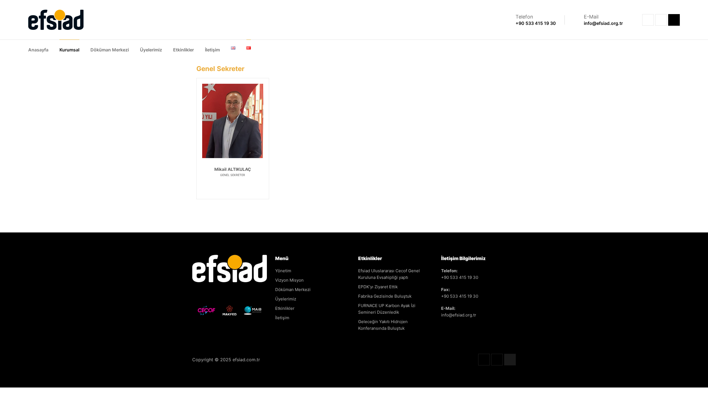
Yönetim (283, 270)
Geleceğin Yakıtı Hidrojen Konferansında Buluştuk (383, 325)
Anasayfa (38, 50)
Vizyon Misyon (289, 280)
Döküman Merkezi (109, 50)
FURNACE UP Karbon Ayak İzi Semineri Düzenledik (386, 309)
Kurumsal (69, 50)
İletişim (212, 50)
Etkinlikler (183, 50)
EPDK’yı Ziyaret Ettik (378, 286)
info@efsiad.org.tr (458, 315)
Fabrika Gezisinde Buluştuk (385, 296)
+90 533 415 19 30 (459, 277)
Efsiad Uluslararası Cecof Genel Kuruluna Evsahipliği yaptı (389, 274)
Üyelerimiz (151, 50)
